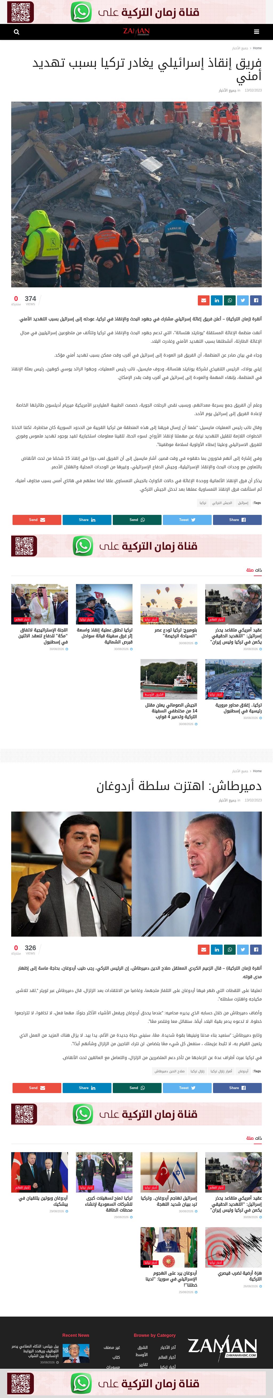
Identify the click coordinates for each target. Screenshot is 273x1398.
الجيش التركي (222, 503)
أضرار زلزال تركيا (221, 1071)
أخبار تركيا (151, 619)
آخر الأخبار (168, 1347)
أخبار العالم (216, 619)
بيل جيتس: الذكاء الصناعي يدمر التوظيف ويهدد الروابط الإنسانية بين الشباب (35, 1351)
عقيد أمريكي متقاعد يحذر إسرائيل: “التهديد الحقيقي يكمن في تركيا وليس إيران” (236, 636)
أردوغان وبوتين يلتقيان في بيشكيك (43, 1201)
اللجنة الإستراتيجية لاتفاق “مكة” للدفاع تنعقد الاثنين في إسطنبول (43, 636)
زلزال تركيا (197, 1071)
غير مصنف (112, 1347)
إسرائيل (243, 503)
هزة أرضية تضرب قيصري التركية (240, 1276)
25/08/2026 (186, 1292)
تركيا (203, 503)
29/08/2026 (122, 1217)
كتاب (116, 1357)
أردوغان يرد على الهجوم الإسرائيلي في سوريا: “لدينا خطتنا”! (171, 1279)
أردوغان (243, 1071)
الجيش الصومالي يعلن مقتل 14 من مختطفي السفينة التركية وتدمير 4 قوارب (171, 711)
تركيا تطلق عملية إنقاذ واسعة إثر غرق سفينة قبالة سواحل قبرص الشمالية (105, 636)
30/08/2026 (251, 649)
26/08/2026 (251, 1286)
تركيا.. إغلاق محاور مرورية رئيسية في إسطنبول (238, 708)
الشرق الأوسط (154, 694)
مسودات (113, 1367)
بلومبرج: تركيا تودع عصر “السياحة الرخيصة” (176, 633)
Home (257, 48)
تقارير (143, 1364)
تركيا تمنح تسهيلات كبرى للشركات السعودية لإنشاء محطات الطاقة (109, 1204)
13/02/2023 (253, 90)
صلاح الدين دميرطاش (169, 1071)
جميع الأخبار (240, 48)
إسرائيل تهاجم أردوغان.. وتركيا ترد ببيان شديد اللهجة (169, 1201)
